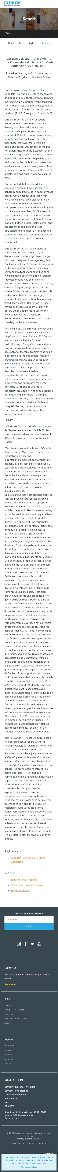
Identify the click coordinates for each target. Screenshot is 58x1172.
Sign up (29, 926)
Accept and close (29, 1167)
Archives (8, 1014)
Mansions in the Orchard (16, 1018)
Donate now (10, 984)
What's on (9, 1045)
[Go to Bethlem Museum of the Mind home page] (12, 4)
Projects (8, 1054)
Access (8, 1023)
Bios (21, 43)
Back (8, 33)
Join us (7, 1063)
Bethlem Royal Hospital (23, 879)
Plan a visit (9, 1005)
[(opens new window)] (19, 944)
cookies (40, 1157)
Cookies (30, 1143)
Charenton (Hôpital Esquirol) (26, 885)
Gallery (7, 1050)
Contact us (42, 1143)
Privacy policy (17, 1143)
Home (11, 43)
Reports (46, 43)
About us (8, 1059)
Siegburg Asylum (20, 890)
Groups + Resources (14, 1010)
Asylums (33, 43)
